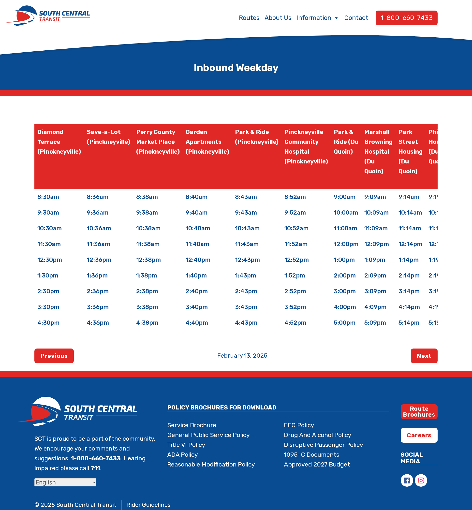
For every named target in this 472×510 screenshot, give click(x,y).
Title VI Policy (186, 444)
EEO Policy (299, 425)
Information (313, 18)
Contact (356, 18)
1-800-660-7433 (407, 18)
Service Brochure (191, 425)
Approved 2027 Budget (317, 464)
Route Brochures (419, 411)
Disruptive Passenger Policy (323, 444)
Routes (249, 18)
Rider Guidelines (148, 504)
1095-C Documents (311, 454)
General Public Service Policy (208, 434)
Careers (419, 435)
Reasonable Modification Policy (211, 464)
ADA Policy (182, 454)
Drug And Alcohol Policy (317, 434)
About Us (278, 18)
